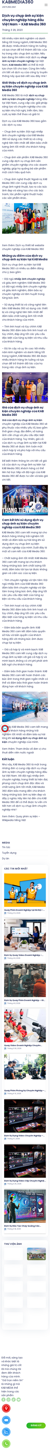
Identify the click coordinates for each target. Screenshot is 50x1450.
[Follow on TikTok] (14, 1400)
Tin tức (6, 847)
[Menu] (46, 4)
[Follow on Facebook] (3, 1400)
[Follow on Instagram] (8, 1400)
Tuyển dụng (9, 853)
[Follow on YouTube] (19, 1400)
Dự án (5, 858)
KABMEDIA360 (17, 2)
